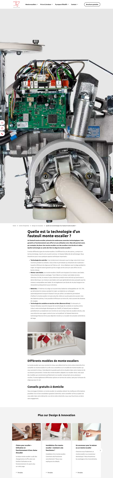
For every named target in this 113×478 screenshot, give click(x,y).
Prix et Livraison (45, 4)
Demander (88, 470)
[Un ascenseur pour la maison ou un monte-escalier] (86, 431)
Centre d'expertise (24, 225)
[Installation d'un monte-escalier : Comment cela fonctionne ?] (56, 431)
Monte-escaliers (30, 4)
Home (14, 225)
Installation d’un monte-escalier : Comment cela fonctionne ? (54, 447)
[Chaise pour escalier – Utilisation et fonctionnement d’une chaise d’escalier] (26, 431)
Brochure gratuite (92, 4)
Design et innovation (37, 225)
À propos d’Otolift (61, 4)
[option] (26, 450)
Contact (73, 4)
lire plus (20, 472)
